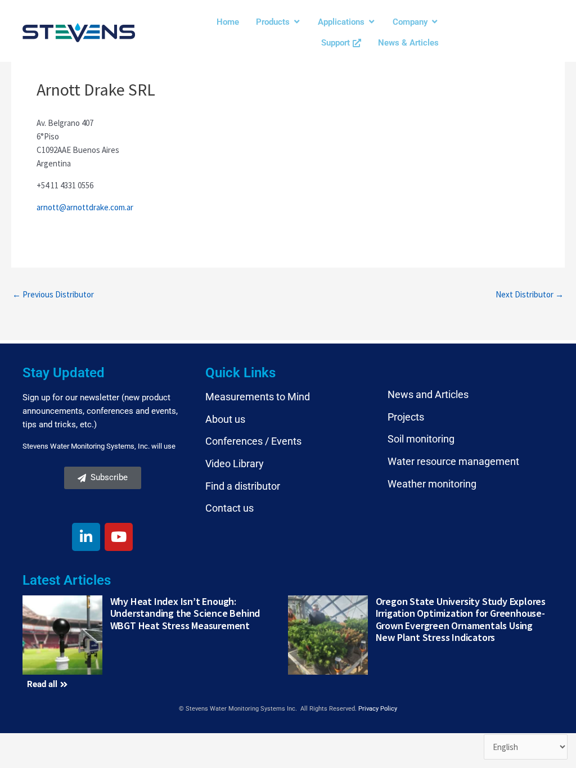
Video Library (234, 463)
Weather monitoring (432, 484)
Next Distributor (530, 294)
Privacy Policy (377, 708)
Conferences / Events (253, 441)
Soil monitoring (421, 439)
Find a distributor (242, 486)
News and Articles (428, 394)
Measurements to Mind (257, 397)
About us (225, 419)
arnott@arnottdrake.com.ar (85, 207)
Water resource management (453, 461)
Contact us (229, 508)
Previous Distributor (53, 294)
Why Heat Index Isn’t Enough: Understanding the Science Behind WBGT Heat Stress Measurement (185, 613)
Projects (406, 417)
